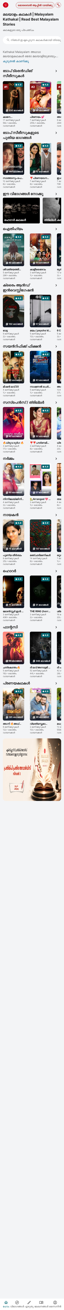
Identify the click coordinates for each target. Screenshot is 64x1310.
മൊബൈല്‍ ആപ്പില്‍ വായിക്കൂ (35, 5)
